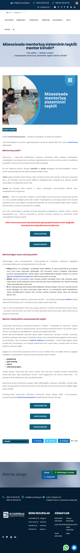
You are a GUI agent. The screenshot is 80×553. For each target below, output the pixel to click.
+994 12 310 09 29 (13, 497)
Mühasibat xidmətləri (59, 519)
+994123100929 (40, 234)
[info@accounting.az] (55, 7)
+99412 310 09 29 (42, 3)
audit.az (43, 522)
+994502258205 (40, 244)
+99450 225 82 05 (62, 3)
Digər (68, 533)
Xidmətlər (20, 20)
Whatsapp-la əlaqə (65, 472)
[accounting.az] (13, 515)
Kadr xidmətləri (60, 524)
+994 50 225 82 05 (13, 500)
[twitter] (67, 7)
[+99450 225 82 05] (61, 7)
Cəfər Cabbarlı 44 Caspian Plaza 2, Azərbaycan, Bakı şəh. (62, 498)
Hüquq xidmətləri (69, 519)
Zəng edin (50, 477)
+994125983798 (40, 405)
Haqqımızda (58, 20)
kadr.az (43, 529)
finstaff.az (32, 529)
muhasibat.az (34, 518)
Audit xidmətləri (58, 534)
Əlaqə (7, 29)
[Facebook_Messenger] (74, 547)
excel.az (43, 525)
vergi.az (43, 518)
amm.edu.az (33, 522)
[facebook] (64, 7)
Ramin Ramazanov (16, 441)
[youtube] (71, 7)
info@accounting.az (21, 3)
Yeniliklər (46, 20)
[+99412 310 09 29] (58, 7)
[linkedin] (74, 7)
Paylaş (38, 441)
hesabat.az (33, 525)
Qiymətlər (33, 20)
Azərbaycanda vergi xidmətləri (71, 527)
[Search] (13, 29)
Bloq (68, 20)
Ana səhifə (9, 20)
